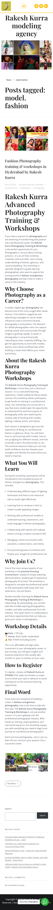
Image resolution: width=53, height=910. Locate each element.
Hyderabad (25, 188)
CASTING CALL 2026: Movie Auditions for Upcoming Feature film (22, 845)
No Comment (37, 184)
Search (8, 808)
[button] (24, 6)
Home (8, 80)
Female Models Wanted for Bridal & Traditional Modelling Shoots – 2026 (24, 838)
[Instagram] (36, 6)
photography (38, 188)
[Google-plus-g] (46, 6)
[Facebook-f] (41, 6)
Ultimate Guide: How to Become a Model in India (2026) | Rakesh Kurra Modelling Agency (25, 865)
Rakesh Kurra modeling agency (26, 25)
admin (25, 184)
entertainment (11, 188)
